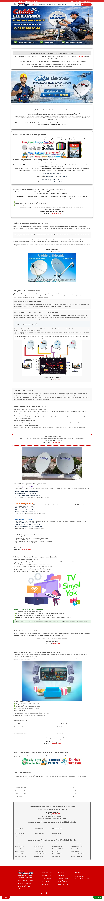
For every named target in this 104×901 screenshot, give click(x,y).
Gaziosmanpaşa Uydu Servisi (77, 853)
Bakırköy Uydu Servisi (19, 851)
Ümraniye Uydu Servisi (57, 828)
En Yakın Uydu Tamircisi (63, 884)
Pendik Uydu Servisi (19, 826)
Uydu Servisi (31, 163)
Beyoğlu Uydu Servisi (38, 851)
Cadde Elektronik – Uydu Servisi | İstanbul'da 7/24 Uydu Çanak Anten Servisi (48, 893)
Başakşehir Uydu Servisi (20, 853)
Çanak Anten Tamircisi (63, 878)
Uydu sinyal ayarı (41, 176)
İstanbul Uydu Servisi (62, 880)
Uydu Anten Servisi (62, 877)
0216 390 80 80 (81, 56)
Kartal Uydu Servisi (19, 828)
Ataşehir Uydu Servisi (19, 835)
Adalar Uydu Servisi (56, 833)
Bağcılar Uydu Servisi (19, 846)
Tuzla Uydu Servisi (38, 826)
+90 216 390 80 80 (79, 876)
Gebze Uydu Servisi (56, 835)
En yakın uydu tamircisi (39, 181)
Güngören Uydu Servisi (57, 853)
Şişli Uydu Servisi (56, 856)
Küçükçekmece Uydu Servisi (77, 846)
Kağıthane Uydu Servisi (76, 843)
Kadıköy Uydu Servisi (19, 833)
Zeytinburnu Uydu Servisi (76, 856)
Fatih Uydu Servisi (56, 851)
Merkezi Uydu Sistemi (62, 881)
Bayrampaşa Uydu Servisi (20, 856)
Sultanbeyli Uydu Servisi (39, 833)
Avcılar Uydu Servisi (19, 843)
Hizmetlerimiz (62, 818)
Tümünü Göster (45, 886)
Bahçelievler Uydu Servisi (20, 848)
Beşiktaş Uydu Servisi (38, 846)
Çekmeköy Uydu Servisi (39, 828)
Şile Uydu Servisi (56, 830)
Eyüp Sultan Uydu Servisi (57, 848)
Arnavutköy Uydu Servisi (39, 843)
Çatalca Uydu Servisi (38, 856)
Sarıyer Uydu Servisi (75, 848)
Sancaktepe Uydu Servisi (39, 830)
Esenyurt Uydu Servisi (57, 846)
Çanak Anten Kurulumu (63, 883)
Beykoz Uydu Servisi (38, 835)
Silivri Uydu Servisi (75, 851)
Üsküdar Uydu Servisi (57, 826)
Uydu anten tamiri (45, 172)
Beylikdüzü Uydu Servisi (39, 848)
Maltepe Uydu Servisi (19, 830)
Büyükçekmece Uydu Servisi (40, 853)
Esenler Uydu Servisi (56, 843)
